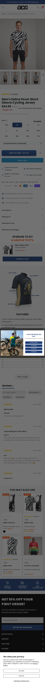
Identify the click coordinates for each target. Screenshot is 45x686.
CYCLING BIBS (34, 345)
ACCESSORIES (34, 351)
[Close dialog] (44, 329)
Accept (21, 671)
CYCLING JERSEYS (34, 342)
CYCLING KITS (34, 348)
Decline (21, 676)
